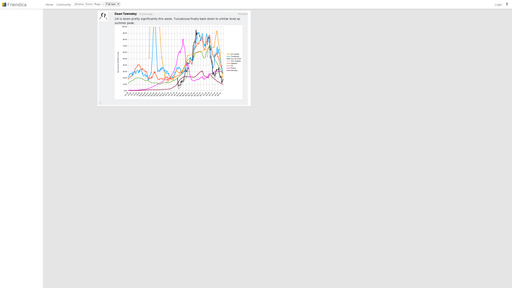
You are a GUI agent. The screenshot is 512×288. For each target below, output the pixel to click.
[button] (100, 103)
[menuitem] (49, 5)
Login (498, 4)
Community (63, 4)
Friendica (16, 4)
